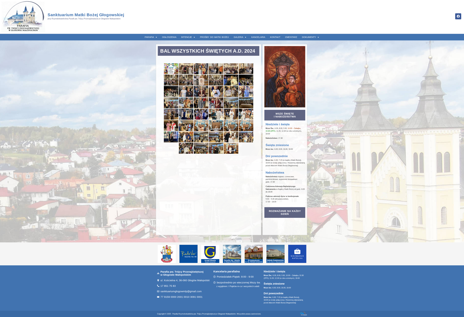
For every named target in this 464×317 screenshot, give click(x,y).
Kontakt (275, 37)
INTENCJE (186, 37)
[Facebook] (458, 16)
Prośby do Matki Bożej (214, 37)
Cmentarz (291, 37)
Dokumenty (309, 37)
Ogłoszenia (169, 37)
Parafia (149, 37)
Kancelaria (258, 37)
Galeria (238, 37)
